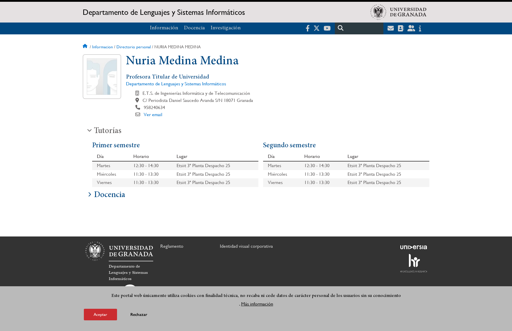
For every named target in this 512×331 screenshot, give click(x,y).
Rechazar (138, 314)
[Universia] (413, 247)
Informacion (102, 46)
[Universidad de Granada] (398, 12)
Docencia (194, 28)
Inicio (86, 47)
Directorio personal (133, 46)
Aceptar (100, 314)
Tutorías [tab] (107, 131)
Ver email (153, 114)
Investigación (226, 28)
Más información (257, 304)
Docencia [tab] (109, 195)
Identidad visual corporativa (246, 246)
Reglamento (171, 246)
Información (164, 28)
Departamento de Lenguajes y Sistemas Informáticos (164, 12)
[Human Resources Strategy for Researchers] (413, 263)
